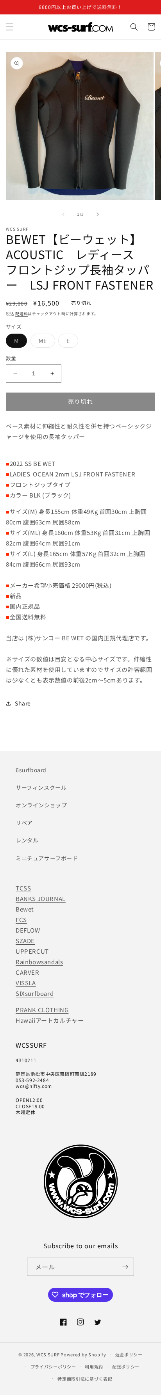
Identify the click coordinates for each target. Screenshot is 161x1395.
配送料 (21, 313)
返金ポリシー (129, 1354)
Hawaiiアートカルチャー (50, 1020)
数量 (11, 358)
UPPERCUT (32, 951)
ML (45, 342)
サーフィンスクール (41, 787)
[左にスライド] (63, 214)
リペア (24, 822)
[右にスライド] (97, 214)
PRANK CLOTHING (42, 1010)
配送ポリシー (126, 1366)
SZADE (25, 941)
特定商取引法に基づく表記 (84, 1378)
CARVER (27, 972)
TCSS (23, 888)
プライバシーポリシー (53, 1366)
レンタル (27, 840)
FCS (21, 919)
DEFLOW (28, 930)
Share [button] (23, 703)
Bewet (25, 909)
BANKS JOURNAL (41, 898)
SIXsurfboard (35, 993)
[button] (9, 27)
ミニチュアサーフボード (47, 858)
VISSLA (26, 983)
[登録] (125, 1267)
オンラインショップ (41, 805)
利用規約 (94, 1366)
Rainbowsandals (39, 962)
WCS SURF (48, 1354)
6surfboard (31, 770)
